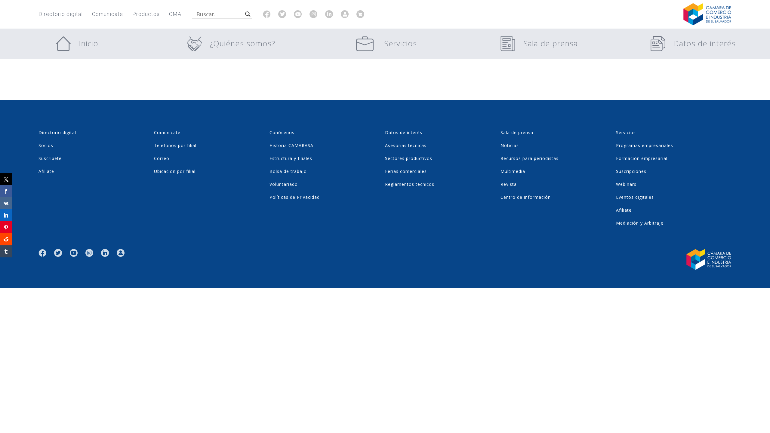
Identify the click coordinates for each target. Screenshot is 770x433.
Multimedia (512, 171)
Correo (161, 158)
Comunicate (107, 14)
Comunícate (167, 132)
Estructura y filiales (291, 158)
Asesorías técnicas (406, 145)
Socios (45, 145)
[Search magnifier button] (248, 14)
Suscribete (50, 158)
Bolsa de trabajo (288, 171)
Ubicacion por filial (175, 171)
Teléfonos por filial (175, 145)
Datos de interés (704, 43)
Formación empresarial (641, 158)
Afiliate (46, 171)
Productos (146, 14)
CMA (175, 14)
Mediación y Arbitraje (640, 223)
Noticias (509, 145)
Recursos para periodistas (529, 158)
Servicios (400, 43)
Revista (508, 184)
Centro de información (525, 197)
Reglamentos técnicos (409, 184)
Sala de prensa (550, 43)
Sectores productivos (408, 158)
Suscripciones (631, 171)
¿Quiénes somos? (242, 43)
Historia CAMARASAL (293, 145)
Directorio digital (60, 14)
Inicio (88, 43)
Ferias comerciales (406, 171)
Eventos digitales (635, 197)
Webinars (626, 184)
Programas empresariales (644, 145)
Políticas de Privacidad (295, 197)
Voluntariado (284, 184)
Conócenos (282, 132)
